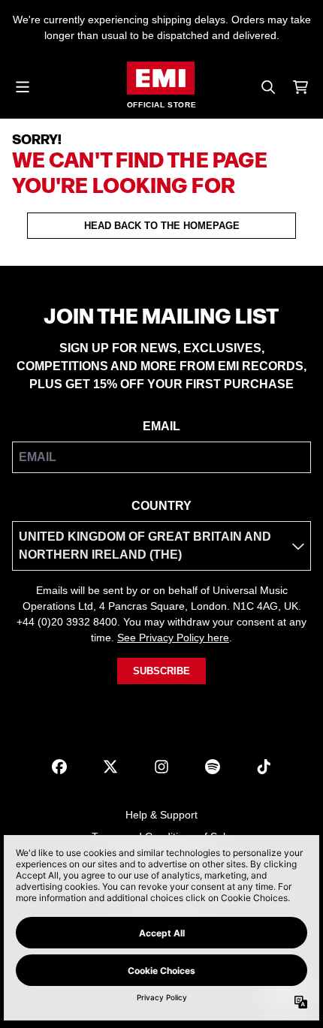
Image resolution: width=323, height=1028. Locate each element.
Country (161, 505)
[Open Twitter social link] (110, 766)
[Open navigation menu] (22, 87)
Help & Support (161, 815)
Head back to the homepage (162, 225)
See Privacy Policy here (173, 638)
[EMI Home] (161, 78)
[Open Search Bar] (267, 87)
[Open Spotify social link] (212, 766)
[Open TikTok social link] (263, 766)
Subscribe (161, 671)
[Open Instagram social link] (161, 766)
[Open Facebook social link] (59, 766)
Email (161, 426)
